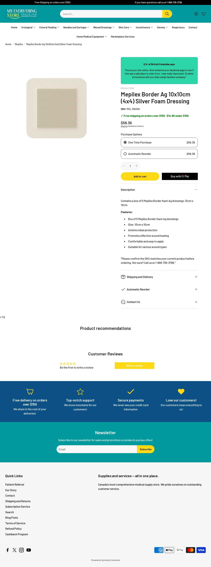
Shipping (124, 126)
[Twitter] (14, 550)
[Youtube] (28, 550)
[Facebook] (7, 550)
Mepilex (19, 44)
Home (8, 44)
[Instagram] (21, 550)
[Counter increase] (136, 166)
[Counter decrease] (124, 166)
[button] (116, 14)
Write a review (134, 365)
